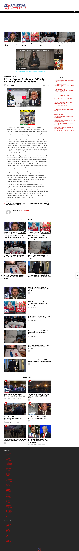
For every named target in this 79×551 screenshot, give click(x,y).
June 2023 (8, 500)
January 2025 (8, 476)
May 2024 (8, 486)
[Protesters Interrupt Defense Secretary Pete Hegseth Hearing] (15, 387)
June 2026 (8, 455)
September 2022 (9, 511)
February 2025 (8, 475)
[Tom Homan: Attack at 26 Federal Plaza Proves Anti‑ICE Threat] (39, 409)
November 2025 (9, 464)
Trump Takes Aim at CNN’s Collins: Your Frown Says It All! (64, 124)
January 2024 (8, 491)
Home (6, 12)
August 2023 (8, 497)
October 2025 (8, 465)
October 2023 (8, 495)
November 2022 (9, 508)
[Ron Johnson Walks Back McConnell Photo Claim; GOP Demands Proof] (15, 409)
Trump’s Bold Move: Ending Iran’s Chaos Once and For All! (64, 110)
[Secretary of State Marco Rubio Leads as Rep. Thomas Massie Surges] (15, 267)
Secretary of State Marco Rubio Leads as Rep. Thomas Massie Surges (14, 277)
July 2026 (7, 454)
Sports (7, 539)
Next (74, 39)
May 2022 (8, 516)
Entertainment (12, 232)
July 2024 (7, 484)
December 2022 (9, 507)
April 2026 (8, 458)
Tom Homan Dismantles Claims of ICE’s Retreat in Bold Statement (63, 103)
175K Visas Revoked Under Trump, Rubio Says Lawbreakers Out (48, 44)
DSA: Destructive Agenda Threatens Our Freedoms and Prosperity (29, 44)
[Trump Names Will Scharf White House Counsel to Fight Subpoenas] (39, 267)
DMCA (73, 546)
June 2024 (8, 485)
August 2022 (8, 512)
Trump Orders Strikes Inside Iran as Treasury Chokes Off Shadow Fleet (38, 396)
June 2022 (8, 515)
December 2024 (9, 478)
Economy (27, 12)
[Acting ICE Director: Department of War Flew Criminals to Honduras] (15, 431)
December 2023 (9, 492)
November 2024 (9, 479)
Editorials (6, 232)
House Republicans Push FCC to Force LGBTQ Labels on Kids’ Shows (65, 44)
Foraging (18, 232)
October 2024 (8, 480)
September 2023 (9, 496)
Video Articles (8, 541)
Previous (4, 39)
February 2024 (8, 490)
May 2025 (8, 471)
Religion (7, 537)
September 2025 (9, 467)
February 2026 (8, 460)
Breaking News (13, 12)
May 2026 (8, 457)
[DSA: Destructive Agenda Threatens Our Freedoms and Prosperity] (30, 37)
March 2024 (8, 489)
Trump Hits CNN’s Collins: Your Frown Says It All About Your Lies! (64, 113)
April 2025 (8, 473)
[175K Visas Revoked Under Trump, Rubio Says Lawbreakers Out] (48, 37)
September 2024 (9, 481)
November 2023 (9, 494)
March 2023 (8, 504)
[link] (18, 51)
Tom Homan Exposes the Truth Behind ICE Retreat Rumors (63, 117)
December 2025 (9, 463)
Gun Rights (34, 12)
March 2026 (8, 459)
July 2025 (7, 469)
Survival (40, 12)
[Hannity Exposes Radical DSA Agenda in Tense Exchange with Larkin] (12, 37)
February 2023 (8, 505)
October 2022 (8, 510)
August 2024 (8, 483)
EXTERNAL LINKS (61, 546)
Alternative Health (8, 231)
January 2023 (8, 506)
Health (46, 12)
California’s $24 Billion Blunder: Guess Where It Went (64, 106)
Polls (7, 536)
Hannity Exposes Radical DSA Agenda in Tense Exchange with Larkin (12, 44)
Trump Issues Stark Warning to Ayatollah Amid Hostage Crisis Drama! (64, 121)
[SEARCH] (74, 12)
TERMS (54, 546)
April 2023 (8, 502)
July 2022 (7, 513)
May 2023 (8, 501)
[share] (51, 50)
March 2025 (8, 474)
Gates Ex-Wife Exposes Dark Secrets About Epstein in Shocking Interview (64, 131)
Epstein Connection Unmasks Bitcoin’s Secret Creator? (64, 99)
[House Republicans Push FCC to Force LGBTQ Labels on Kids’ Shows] (66, 37)
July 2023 (7, 499)
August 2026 (8, 453)
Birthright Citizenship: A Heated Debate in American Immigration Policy (35, 50)
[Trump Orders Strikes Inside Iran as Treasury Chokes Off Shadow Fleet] (39, 387)
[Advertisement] (39, 22)
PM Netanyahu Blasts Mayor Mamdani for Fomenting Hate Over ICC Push (38, 441)
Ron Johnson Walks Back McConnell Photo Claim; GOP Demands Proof (13, 418)
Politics (21, 12)
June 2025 (8, 470)
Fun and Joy (22, 232)
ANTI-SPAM (68, 546)
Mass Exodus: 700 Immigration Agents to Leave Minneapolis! (63, 128)
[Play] (58, 61)
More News (65, 95)
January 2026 (8, 462)
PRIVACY (50, 546)
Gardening (6, 233)
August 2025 (8, 468)
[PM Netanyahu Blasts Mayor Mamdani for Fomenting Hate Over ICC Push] (39, 431)
